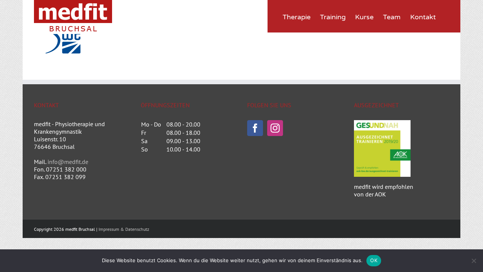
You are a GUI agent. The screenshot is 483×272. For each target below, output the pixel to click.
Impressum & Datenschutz (123, 229)
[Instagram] (275, 128)
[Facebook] (255, 128)
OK (373, 260)
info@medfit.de (68, 161)
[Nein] (473, 260)
